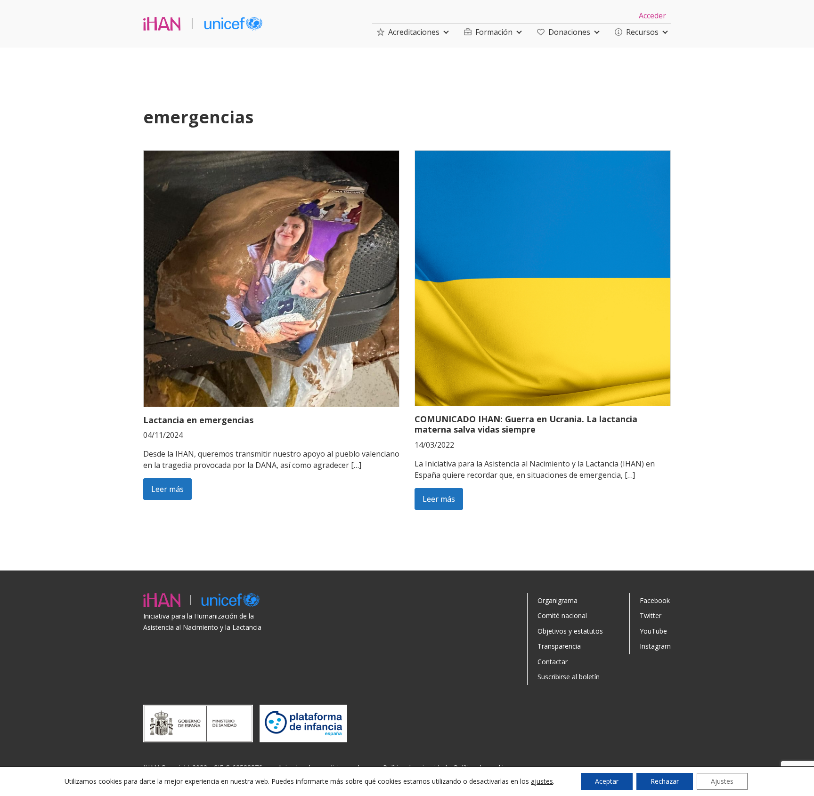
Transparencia (559, 646)
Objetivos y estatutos (570, 631)
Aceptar (607, 781)
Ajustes (722, 781)
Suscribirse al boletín (568, 676)
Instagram (655, 646)
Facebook (655, 600)
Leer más (167, 489)
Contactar (552, 661)
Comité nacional (562, 615)
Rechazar (665, 781)
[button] (408, 32)
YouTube (653, 631)
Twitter (650, 615)
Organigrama (557, 600)
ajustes (542, 781)
